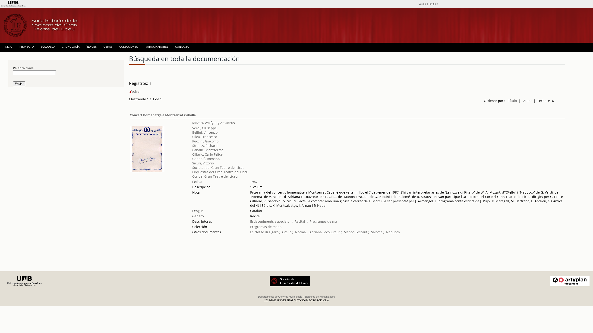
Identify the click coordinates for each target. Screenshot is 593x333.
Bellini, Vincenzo (205, 132)
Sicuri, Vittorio (203, 163)
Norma (300, 232)
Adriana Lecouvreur (324, 232)
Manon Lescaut (355, 232)
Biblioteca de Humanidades (320, 296)
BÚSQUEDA (48, 46)
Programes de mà (323, 221)
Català (422, 3)
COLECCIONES (128, 46)
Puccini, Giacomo (205, 141)
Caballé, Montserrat (207, 150)
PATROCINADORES (156, 46)
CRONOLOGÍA (70, 46)
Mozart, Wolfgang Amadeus (213, 122)
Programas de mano (265, 227)
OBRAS (108, 46)
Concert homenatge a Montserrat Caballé (163, 115)
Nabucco (393, 232)
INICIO (9, 46)
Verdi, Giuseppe (204, 128)
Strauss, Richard (205, 145)
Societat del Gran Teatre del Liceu (218, 167)
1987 (254, 181)
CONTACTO (182, 46)
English (433, 3)
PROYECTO (26, 46)
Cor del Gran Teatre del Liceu (215, 176)
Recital (300, 221)
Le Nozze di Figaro (264, 232)
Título (512, 101)
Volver (136, 91)
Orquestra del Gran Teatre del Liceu (220, 172)
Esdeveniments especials (270, 221)
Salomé (376, 232)
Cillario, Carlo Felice (207, 154)
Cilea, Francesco (204, 137)
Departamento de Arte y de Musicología (280, 296)
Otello (286, 232)
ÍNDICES (91, 46)
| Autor (525, 101)
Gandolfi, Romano (206, 159)
